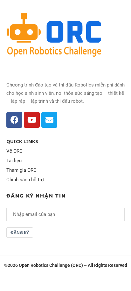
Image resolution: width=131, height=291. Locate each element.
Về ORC (14, 151)
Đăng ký (19, 232)
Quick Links (22, 141)
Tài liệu (14, 160)
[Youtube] (32, 120)
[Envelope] (49, 120)
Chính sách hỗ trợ (25, 179)
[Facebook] (14, 120)
